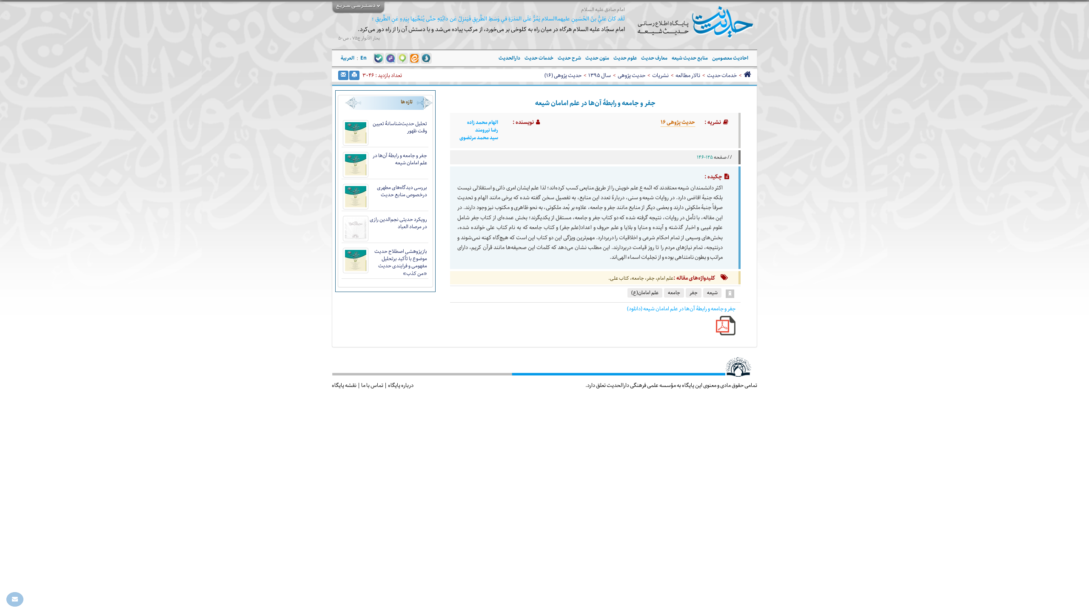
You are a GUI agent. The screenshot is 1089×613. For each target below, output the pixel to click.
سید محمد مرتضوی (478, 138)
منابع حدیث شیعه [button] (690, 58)
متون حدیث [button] (597, 58)
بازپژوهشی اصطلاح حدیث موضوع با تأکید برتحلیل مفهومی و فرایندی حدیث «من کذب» (400, 262)
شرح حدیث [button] (569, 58)
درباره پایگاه (400, 385)
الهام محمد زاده (482, 122)
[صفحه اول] (747, 75)
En (363, 58)
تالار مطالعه (688, 75)
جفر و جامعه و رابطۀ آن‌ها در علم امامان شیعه (400, 159)
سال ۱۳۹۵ (599, 75)
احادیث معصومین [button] (730, 58)
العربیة (347, 58)
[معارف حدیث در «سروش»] (426, 58)
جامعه (674, 293)
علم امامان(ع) (645, 293)
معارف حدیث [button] (654, 58)
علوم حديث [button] (625, 58)
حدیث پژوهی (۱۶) (563, 75)
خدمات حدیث (722, 75)
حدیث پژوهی (631, 75)
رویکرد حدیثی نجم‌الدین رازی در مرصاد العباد (398, 223)
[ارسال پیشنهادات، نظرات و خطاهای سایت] (14, 599)
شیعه (712, 293)
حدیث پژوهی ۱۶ (678, 122)
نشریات (660, 75)
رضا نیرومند (486, 130)
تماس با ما (372, 385)
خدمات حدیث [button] (539, 58)
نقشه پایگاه (344, 385)
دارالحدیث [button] (509, 58)
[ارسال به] (343, 75)
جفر (694, 293)
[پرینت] (354, 75)
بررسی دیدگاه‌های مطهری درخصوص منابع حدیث (402, 191)
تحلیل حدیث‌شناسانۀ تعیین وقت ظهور (400, 127)
